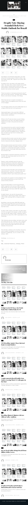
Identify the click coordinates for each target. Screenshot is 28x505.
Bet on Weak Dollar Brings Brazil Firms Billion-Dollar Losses (13, 451)
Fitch (22, 243)
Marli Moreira (8, 317)
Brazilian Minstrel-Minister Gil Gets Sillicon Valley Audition (12, 416)
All (14, 14)
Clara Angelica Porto (10, 424)
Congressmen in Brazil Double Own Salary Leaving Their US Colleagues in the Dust (13, 380)
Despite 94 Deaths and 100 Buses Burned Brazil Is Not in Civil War (11, 486)
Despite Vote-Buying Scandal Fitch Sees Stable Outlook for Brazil (14, 16)
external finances (9, 243)
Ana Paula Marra (9, 495)
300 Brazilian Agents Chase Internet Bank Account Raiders (13, 344)
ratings (18, 243)
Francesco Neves (9, 389)
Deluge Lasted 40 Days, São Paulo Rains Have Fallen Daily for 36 (12, 309)
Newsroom (14, 32)
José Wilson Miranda (10, 352)
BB (2, 243)
